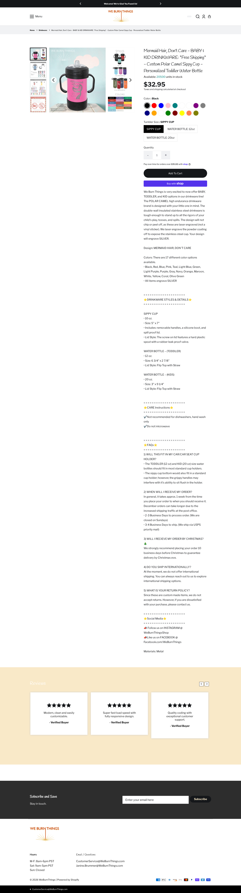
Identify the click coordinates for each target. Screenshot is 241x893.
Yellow (182, 113)
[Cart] (209, 16)
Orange (154, 113)
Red (154, 105)
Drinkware (43, 30)
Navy (147, 113)
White (161, 113)
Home (32, 30)
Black (147, 105)
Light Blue (182, 105)
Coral (189, 113)
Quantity (149, 147)
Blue (161, 105)
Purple (196, 105)
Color (151, 98)
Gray (203, 105)
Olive (196, 113)
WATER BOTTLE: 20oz (160, 137)
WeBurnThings (47, 879)
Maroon (175, 113)
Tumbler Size (159, 121)
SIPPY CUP (154, 129)
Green (168, 113)
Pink (168, 105)
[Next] (160, 4)
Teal (175, 105)
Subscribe (200, 799)
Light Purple (189, 105)
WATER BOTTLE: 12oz (181, 129)
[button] (198, 16)
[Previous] (81, 4)
